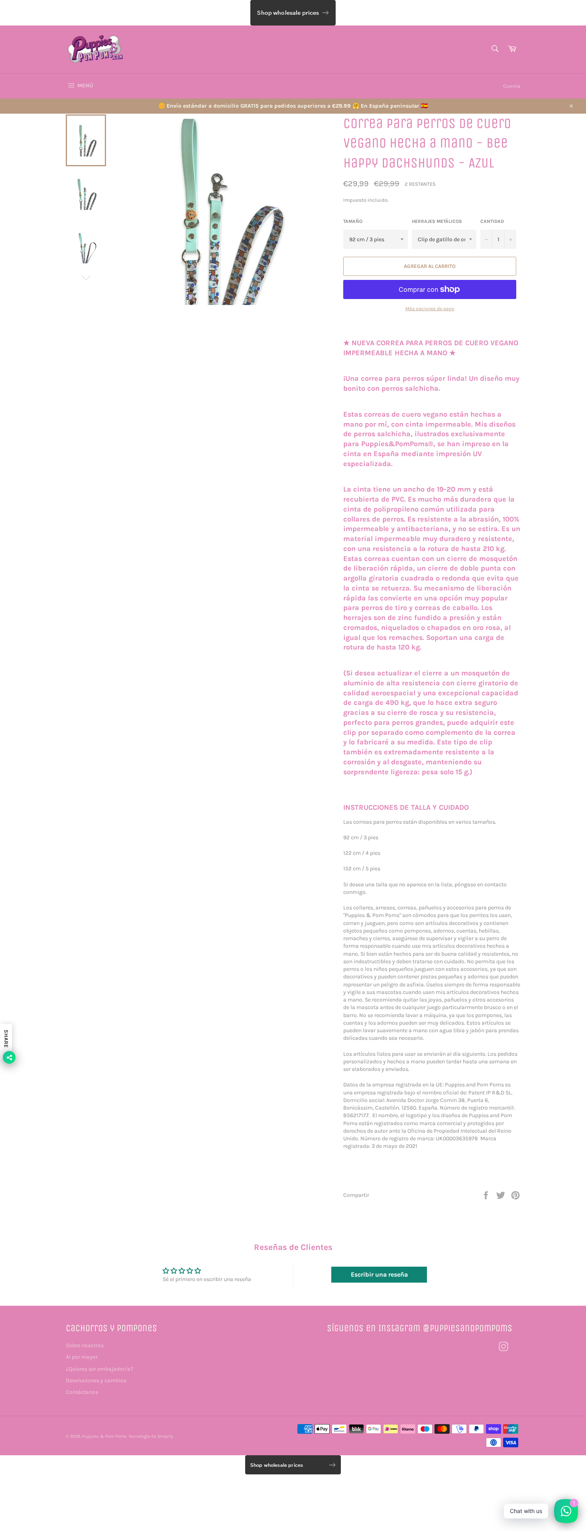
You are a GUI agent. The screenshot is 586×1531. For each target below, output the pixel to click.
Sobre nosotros (85, 1345)
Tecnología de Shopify (150, 1436)
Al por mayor (82, 1357)
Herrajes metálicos (437, 221)
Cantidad (492, 221)
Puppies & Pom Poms (104, 1436)
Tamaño (352, 221)
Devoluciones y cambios (96, 1380)
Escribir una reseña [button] (379, 1274)
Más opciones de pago (429, 308)
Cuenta (511, 86)
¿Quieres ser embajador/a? (99, 1369)
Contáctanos (82, 1392)
